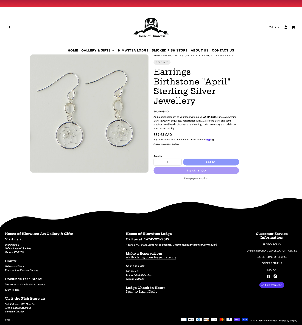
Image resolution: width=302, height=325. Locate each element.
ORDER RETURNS (272, 263)
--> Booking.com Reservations (151, 257)
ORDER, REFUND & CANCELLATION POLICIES (272, 250)
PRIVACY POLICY (272, 244)
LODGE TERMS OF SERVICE (272, 256)
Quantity (158, 156)
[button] (8, 27)
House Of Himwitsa (267, 320)
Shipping (157, 144)
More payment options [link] (196, 178)
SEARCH (272, 269)
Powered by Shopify (287, 320)
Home (157, 55)
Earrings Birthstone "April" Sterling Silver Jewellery (197, 55)
